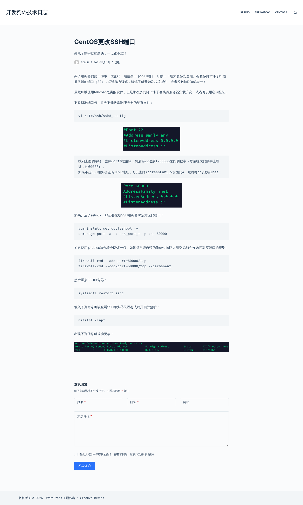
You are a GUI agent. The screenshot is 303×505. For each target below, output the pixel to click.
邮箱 (134, 402)
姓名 (81, 402)
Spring (245, 12)
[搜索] (295, 12)
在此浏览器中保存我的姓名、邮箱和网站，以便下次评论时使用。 (118, 454)
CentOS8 (281, 12)
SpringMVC (262, 12)
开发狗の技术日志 (27, 12)
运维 (117, 62)
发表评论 (84, 466)
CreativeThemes (92, 498)
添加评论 (84, 416)
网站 (186, 402)
